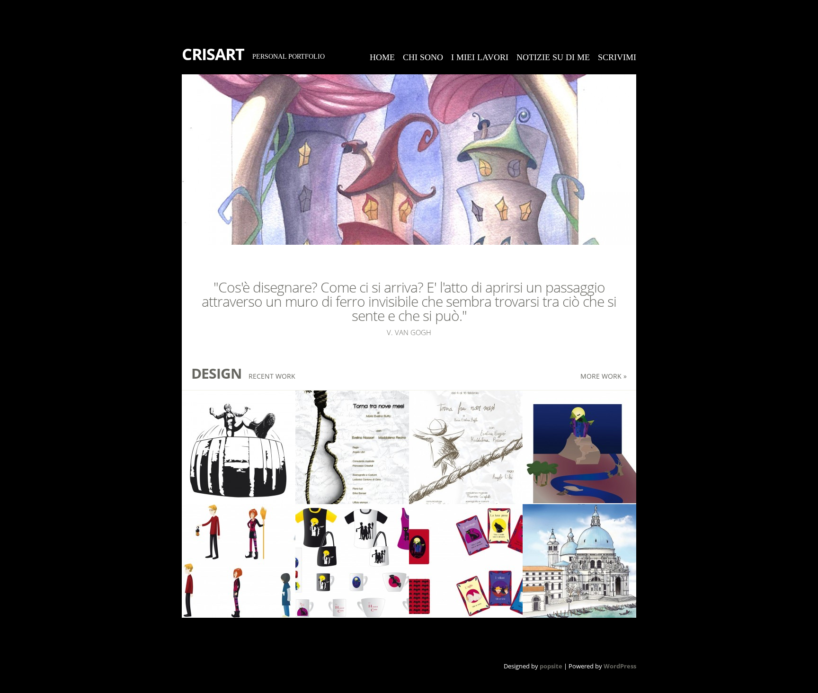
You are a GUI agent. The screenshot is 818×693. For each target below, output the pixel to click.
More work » (603, 376)
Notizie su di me (553, 57)
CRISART (213, 54)
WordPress (620, 666)
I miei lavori (479, 57)
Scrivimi (617, 57)
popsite (551, 666)
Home (382, 57)
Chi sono (423, 57)
